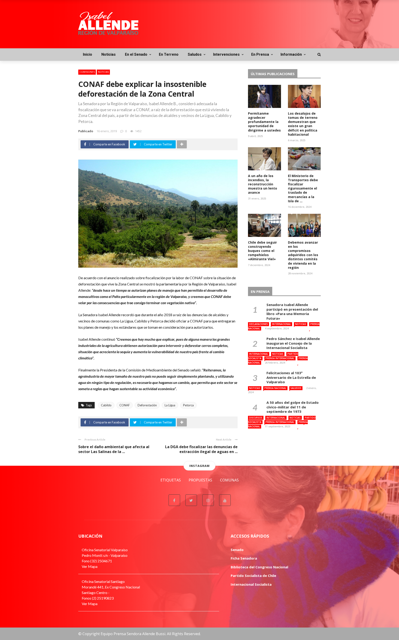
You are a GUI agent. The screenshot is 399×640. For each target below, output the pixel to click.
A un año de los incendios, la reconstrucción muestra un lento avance (262, 184)
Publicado (85, 131)
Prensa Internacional (280, 358)
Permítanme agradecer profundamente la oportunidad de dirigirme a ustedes (264, 121)
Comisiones (87, 71)
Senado (237, 549)
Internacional (281, 324)
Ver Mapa (89, 566)
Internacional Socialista (251, 584)
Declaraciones (258, 324)
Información (291, 54)
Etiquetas (170, 480)
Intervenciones (226, 54)
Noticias (108, 54)
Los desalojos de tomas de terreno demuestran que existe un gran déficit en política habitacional (302, 124)
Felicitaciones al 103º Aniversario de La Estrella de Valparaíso (291, 377)
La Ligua (170, 405)
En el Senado (136, 54)
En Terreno (168, 54)
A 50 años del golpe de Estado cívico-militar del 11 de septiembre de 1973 (292, 407)
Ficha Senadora (244, 558)
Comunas (229, 480)
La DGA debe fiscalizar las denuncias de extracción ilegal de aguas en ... (201, 449)
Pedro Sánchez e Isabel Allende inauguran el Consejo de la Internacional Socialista (293, 343)
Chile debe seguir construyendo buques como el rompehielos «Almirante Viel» (262, 250)
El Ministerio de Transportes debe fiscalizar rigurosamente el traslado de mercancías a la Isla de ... (303, 188)
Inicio (87, 54)
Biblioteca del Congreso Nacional (259, 567)
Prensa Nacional (275, 388)
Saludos (195, 54)
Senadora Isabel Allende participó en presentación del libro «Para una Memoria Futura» (292, 311)
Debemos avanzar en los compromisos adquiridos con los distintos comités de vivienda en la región (303, 255)
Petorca (188, 405)
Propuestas (200, 480)
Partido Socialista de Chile (253, 575)
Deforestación (147, 405)
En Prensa (260, 54)
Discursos (255, 417)
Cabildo (106, 405)
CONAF (124, 405)
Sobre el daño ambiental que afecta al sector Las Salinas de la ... (113, 449)
